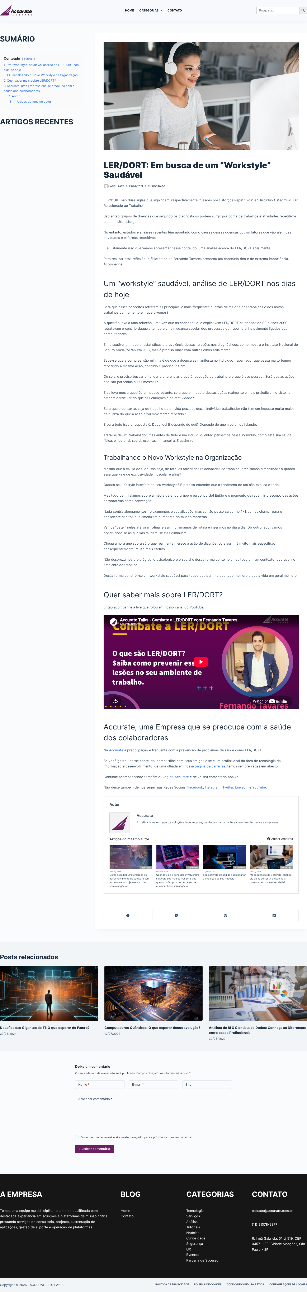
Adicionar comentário (95, 1099)
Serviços (193, 1216)
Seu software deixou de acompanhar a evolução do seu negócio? (224, 876)
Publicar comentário (94, 1149)
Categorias (149, 10)
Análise (192, 1222)
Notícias (192, 1233)
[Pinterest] (225, 915)
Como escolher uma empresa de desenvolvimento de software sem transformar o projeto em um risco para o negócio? (129, 880)
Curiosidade (156, 186)
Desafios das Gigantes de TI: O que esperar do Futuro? (45, 1028)
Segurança (194, 1244)
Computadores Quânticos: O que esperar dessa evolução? (152, 1028)
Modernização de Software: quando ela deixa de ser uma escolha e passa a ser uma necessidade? (271, 878)
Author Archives (281, 838)
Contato (174, 10)
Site (188, 1084)
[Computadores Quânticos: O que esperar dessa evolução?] (153, 993)
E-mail (138, 1084)
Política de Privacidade (172, 1284)
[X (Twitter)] (176, 915)
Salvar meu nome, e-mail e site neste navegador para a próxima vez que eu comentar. (136, 1137)
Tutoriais (193, 1227)
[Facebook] (128, 915)
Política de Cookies (207, 1284)
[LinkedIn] (274, 915)
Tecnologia (146, 867)
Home (129, 10)
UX (188, 1249)
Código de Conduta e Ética (245, 1284)
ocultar (28, 58)
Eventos (192, 1255)
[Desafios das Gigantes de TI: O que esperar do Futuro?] (49, 993)
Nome (83, 1084)
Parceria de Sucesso (202, 1260)
